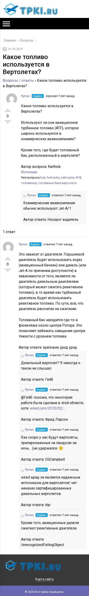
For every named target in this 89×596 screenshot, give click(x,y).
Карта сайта (44, 579)
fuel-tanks (53, 177)
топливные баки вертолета (57, 183)
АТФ (78, 177)
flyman (25, 96)
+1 (7, 108)
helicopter (67, 177)
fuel (42, 177)
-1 (7, 123)
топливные (29, 183)
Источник (29, 172)
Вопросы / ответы (18, 80)
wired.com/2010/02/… (48, 408)
